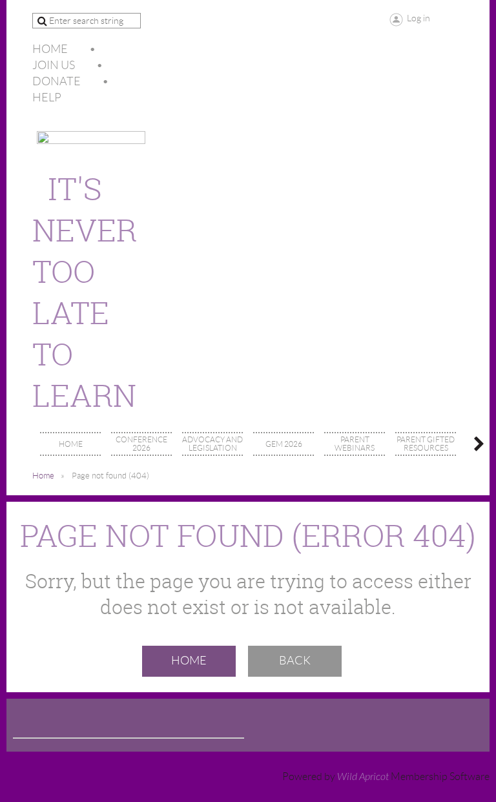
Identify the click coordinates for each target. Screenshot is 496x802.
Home (50, 49)
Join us (53, 65)
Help (46, 97)
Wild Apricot (363, 777)
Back (295, 660)
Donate (56, 81)
